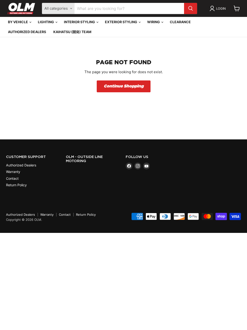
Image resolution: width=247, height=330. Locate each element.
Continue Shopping (124, 86)
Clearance (180, 22)
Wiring (154, 22)
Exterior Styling (121, 22)
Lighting (46, 22)
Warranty (13, 172)
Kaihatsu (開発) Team (72, 32)
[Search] (190, 8)
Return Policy (16, 185)
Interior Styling (80, 22)
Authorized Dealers (27, 32)
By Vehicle (18, 22)
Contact (12, 178)
